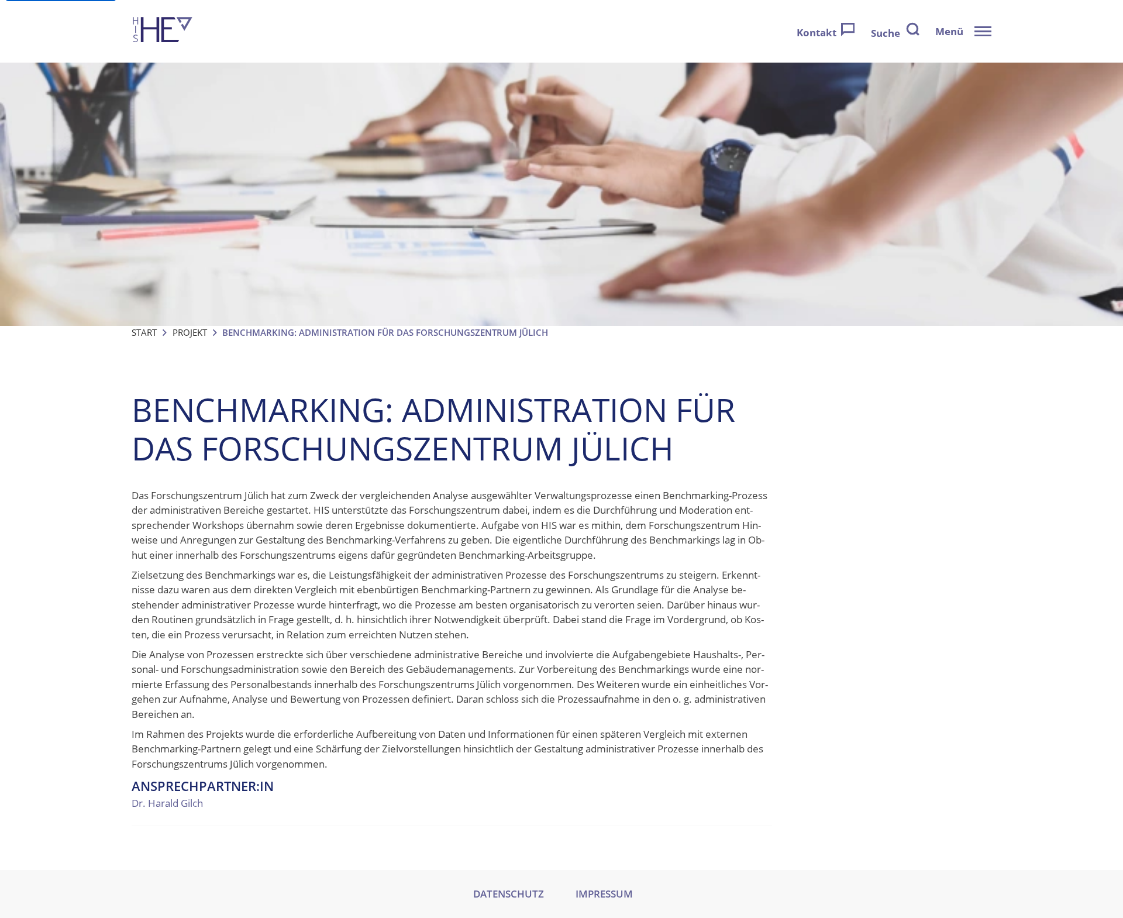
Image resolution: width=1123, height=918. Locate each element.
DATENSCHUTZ (508, 893)
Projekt (190, 332)
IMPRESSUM (604, 893)
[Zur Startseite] (163, 31)
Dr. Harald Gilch (167, 803)
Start (144, 332)
